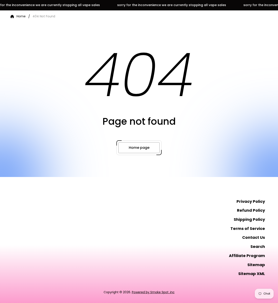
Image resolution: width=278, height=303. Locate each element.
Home (21, 16)
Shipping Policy (249, 219)
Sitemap (256, 264)
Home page (139, 147)
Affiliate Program (247, 255)
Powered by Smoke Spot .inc (153, 292)
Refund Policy (251, 210)
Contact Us (253, 237)
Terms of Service (247, 228)
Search (257, 246)
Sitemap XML (251, 273)
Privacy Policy (251, 201)
